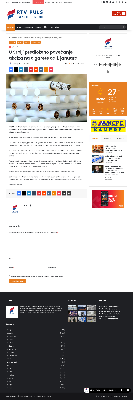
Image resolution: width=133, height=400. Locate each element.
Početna (13, 37)
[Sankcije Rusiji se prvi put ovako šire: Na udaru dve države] (82, 307)
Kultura (11, 343)
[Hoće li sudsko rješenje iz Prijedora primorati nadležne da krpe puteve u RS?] (72, 307)
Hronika (11, 378)
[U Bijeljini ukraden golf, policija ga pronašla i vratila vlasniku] (97, 159)
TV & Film (12, 352)
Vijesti (10, 27)
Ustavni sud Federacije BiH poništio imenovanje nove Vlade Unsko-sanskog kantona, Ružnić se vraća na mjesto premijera (114, 171)
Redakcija (16, 64)
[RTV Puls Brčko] (25, 14)
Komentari (120, 138)
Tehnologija (12, 349)
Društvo (12, 42)
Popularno (107, 138)
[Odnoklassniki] (46, 69)
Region (20, 42)
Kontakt (124, 396)
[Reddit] (36, 69)
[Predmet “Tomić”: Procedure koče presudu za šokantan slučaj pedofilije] (72, 313)
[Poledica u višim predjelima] (91, 307)
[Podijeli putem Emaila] (64, 193)
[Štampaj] (69, 193)
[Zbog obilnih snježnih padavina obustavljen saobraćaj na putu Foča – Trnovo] (91, 313)
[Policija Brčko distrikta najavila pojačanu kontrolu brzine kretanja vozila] (82, 313)
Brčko (11, 372)
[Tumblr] (26, 69)
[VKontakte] (41, 69)
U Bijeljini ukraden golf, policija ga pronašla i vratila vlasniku (113, 158)
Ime (10, 259)
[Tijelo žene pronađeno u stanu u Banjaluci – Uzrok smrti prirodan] (82, 319)
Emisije (38, 27)
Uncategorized (12, 362)
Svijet (10, 388)
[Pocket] (51, 69)
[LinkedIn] (21, 69)
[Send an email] (19, 64)
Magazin (28, 27)
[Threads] (122, 2)
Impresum (117, 396)
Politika (11, 381)
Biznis (10, 339)
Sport (19, 27)
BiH (10, 368)
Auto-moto (12, 336)
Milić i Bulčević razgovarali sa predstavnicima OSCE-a (114, 148)
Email (11, 267)
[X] (16, 69)
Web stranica (52, 267)
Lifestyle (11, 346)
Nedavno (95, 138)
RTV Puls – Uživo (52, 27)
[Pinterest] (31, 69)
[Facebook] (11, 69)
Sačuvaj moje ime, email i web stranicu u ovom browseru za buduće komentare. (37, 276)
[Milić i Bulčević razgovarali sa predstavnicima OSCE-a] (97, 149)
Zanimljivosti (36, 42)
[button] (108, 72)
